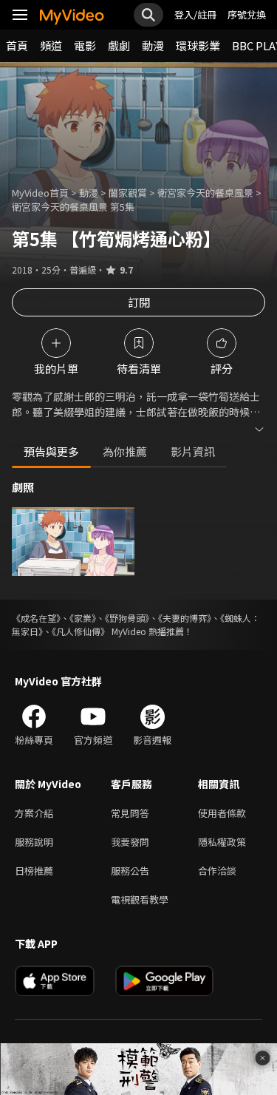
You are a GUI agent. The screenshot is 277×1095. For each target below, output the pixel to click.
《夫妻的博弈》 (184, 617)
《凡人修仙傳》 (80, 631)
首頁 (17, 45)
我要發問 (130, 842)
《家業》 (82, 617)
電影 (85, 45)
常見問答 (130, 813)
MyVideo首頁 (40, 193)
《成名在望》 (36, 617)
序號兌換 (247, 14)
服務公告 (130, 871)
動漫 (153, 45)
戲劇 (119, 45)
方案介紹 (34, 813)
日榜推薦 (34, 871)
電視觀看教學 (139, 899)
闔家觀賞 (128, 193)
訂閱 (139, 302)
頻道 (51, 45)
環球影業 (198, 45)
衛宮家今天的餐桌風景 (205, 193)
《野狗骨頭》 (127, 617)
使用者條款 (222, 813)
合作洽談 (217, 871)
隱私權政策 (222, 842)
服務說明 (34, 842)
